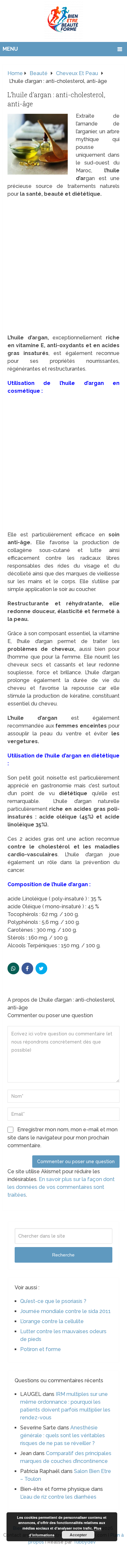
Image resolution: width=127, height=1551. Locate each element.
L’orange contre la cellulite (52, 1321)
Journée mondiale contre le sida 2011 (65, 1311)
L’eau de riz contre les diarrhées (58, 1497)
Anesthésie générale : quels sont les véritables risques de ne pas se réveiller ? (62, 1435)
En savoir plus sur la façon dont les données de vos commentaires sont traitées (61, 1187)
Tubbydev (84, 1541)
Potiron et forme (40, 1349)
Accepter (78, 1535)
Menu (10, 49)
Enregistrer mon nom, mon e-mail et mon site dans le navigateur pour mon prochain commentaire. (62, 1137)
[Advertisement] (63, 267)
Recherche (63, 1254)
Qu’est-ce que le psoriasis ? (53, 1301)
